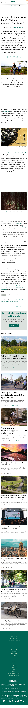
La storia (14, 667)
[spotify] (12, 701)
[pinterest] (10, 701)
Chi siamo (14, 665)
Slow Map (6, 369)
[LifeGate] (14, 2)
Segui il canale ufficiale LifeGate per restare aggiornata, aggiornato (12, 288)
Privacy (14, 671)
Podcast (14, 645)
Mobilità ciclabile (9, 301)
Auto (2, 473)
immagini (16, 301)
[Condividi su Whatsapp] (17, 57)
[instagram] (18, 701)
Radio (14, 643)
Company (14, 661)
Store (7, 2)
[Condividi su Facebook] (7, 57)
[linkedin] (21, 701)
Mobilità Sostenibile (21, 300)
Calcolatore (14, 651)
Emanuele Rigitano (18, 27)
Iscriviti (13, 325)
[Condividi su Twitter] (11, 57)
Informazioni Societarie (14, 673)
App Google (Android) (14, 641)
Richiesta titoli (14, 647)
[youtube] (15, 701)
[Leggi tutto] (26, 333)
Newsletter (14, 636)
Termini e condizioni (14, 675)
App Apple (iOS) (14, 638)
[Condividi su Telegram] (20, 57)
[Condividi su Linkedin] (14, 57)
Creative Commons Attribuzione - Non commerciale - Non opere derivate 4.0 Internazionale (13, 296)
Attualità (14, 634)
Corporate (14, 649)
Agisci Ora (14, 653)
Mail (14, 669)
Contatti (14, 663)
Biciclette (3, 301)
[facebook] (4, 701)
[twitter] (7, 701)
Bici (1, 367)
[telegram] (24, 701)
